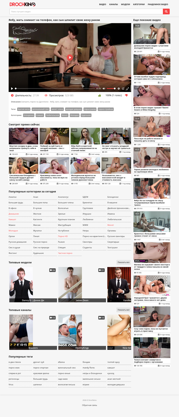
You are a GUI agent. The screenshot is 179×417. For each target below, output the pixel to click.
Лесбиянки (88, 219)
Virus (11, 384)
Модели (125, 4)
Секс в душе (14, 247)
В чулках (37, 208)
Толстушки (112, 247)
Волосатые (63, 208)
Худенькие (86, 115)
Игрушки (87, 213)
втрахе (86, 384)
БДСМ (85, 197)
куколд (110, 373)
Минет (65, 115)
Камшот (39, 115)
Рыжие (61, 242)
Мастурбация (64, 225)
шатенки (37, 384)
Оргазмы (111, 230)
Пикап (36, 236)
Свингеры (87, 242)
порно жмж (14, 367)
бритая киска (24, 109)
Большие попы (40, 202)
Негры (86, 230)
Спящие (62, 247)
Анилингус (63, 197)
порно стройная (105, 109)
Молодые (74, 115)
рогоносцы (14, 379)
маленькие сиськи (92, 379)
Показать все (123, 262)
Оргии (12, 236)
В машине (112, 202)
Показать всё (123, 310)
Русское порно (40, 242)
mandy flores (89, 367)
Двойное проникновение (119, 208)
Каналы (113, 4)
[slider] (55, 88)
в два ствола (15, 362)
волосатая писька (66, 384)
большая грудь (40, 379)
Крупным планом (66, 219)
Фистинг (13, 253)
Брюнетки (87, 202)
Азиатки (13, 197)
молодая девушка (74, 109)
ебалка (61, 362)
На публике (63, 230)
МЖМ (85, 225)
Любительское (52, 115)
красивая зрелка (41, 373)
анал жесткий (114, 379)
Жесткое (37, 213)
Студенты (87, 247)
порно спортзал (40, 367)
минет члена (57, 109)
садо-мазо (63, 379)
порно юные (64, 373)
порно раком (90, 109)
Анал (35, 197)
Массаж (36, 225)
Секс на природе (41, 247)
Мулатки (37, 230)
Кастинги (37, 219)
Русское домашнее (17, 242)
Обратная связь (89, 405)
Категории (139, 4)
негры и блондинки (92, 373)
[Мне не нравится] (127, 95)
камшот (111, 367)
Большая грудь (16, 202)
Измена (111, 213)
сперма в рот (15, 373)
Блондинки (29, 115)
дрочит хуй (38, 362)
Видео (102, 4)
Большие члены (66, 202)
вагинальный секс (40, 109)
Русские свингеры (116, 236)
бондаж (86, 362)
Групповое (88, 208)
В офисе (12, 208)
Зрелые (61, 213)
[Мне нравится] (100, 95)
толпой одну (113, 362)
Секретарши (113, 242)
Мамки (12, 225)
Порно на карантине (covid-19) (94, 236)
